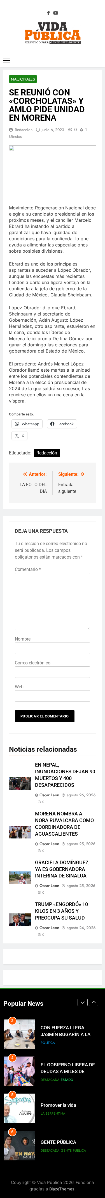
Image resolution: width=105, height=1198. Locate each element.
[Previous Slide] (83, 1002)
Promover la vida (58, 1105)
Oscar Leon (49, 795)
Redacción (46, 453)
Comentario (28, 569)
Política (48, 1042)
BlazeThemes (61, 1188)
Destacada (50, 1079)
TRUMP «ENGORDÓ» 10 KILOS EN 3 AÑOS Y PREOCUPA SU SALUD (61, 911)
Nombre (23, 639)
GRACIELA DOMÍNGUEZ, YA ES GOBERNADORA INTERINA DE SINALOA (62, 869)
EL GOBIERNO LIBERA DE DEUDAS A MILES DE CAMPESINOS (68, 1072)
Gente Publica (73, 1150)
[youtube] (56, 13)
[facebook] (48, 13)
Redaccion (23, 129)
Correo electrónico (32, 663)
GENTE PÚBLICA (58, 1142)
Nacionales (23, 79)
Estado (67, 1079)
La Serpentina (53, 1113)
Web (19, 686)
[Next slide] (93, 1002)
